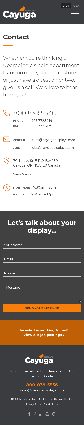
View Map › (22, 174)
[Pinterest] (54, 414)
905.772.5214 (41, 121)
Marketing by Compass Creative (56, 399)
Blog (71, 371)
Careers (34, 376)
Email (8, 259)
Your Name (13, 245)
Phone (9, 273)
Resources (55, 371)
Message (13, 287)
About (14, 371)
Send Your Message (42, 308)
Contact (50, 376)
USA (76, 6)
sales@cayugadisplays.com (53, 140)
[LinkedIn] (41, 414)
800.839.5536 (34, 113)
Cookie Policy (51, 404)
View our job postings (42, 335)
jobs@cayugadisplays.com (52, 148)
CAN (66, 6)
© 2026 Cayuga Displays (23, 399)
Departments (33, 371)
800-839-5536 (42, 385)
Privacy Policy (33, 404)
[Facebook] (29, 414)
